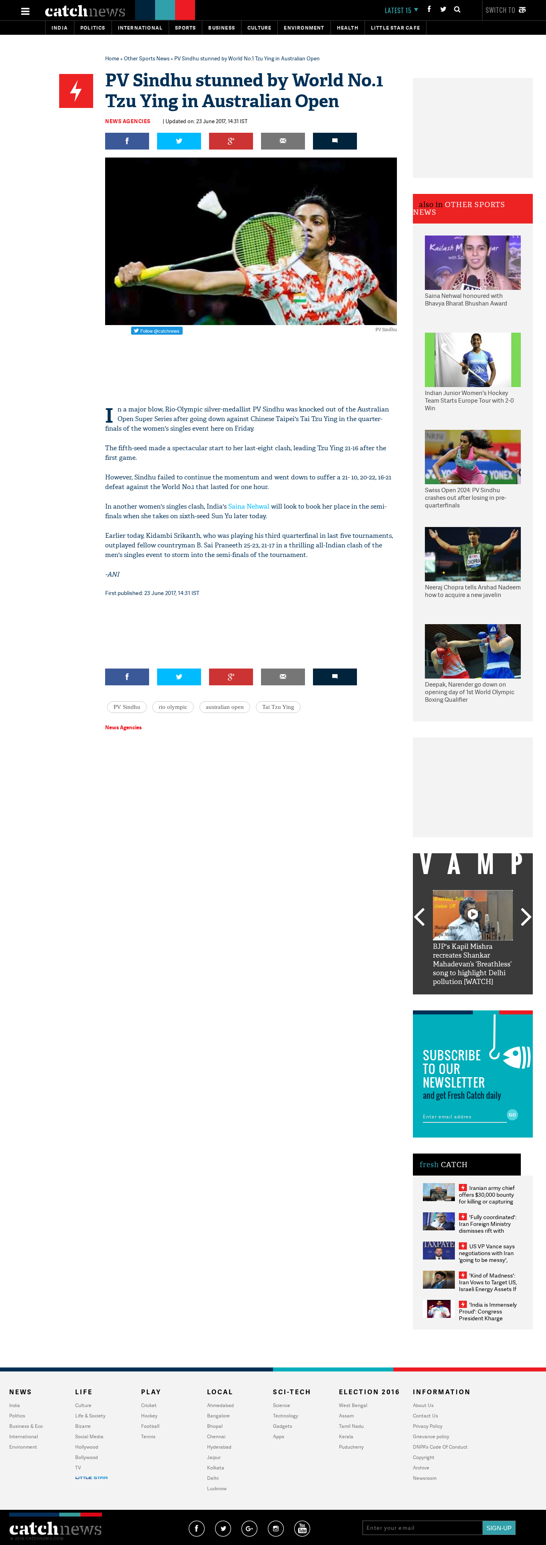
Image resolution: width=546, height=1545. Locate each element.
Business (221, 27)
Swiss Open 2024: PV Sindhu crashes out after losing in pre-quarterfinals (465, 497)
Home (112, 58)
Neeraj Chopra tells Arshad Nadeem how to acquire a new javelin (473, 591)
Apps (278, 1436)
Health (348, 27)
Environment (304, 27)
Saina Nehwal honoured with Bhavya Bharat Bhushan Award (466, 299)
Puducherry (351, 1446)
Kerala (346, 1436)
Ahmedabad (220, 1405)
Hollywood (86, 1446)
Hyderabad (219, 1446)
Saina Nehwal (248, 506)
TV (78, 1467)
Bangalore (218, 1415)
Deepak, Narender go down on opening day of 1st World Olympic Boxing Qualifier (469, 692)
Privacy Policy (427, 1426)
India (60, 27)
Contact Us (425, 1415)
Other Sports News (146, 58)
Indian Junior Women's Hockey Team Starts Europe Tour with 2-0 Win (469, 400)
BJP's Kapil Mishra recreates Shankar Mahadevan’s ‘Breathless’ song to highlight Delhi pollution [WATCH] (472, 964)
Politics (93, 27)
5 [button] (497, 1000)
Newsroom (424, 1478)
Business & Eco (26, 1426)
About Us (423, 1405)
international (140, 27)
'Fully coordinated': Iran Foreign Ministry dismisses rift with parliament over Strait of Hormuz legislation (487, 1230)
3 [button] (473, 1000)
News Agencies (128, 121)
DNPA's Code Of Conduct (440, 1446)
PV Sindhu (127, 707)
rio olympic (173, 707)
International (23, 1436)
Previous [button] (419, 918)
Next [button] (526, 918)
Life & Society (90, 1415)
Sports (185, 27)
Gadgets (282, 1426)
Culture (259, 27)
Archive (421, 1467)
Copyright (423, 1457)
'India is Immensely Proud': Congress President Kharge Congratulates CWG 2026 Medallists (488, 1318)
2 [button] (461, 1000)
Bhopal (215, 1426)
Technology (285, 1415)
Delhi (213, 1478)
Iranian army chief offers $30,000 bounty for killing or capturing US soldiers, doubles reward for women (487, 1201)
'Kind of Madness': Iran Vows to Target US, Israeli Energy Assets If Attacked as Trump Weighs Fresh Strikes (488, 1289)
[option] (473, 938)
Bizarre (83, 1426)
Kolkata (215, 1467)
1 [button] (449, 1000)
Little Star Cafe (395, 27)
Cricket (149, 1405)
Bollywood (86, 1457)
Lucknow (217, 1488)
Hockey (149, 1415)
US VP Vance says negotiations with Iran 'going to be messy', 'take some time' (487, 1256)
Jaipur (214, 1457)
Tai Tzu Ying (278, 707)
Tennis (148, 1436)
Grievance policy (431, 1436)
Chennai (216, 1436)
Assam (346, 1415)
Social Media (89, 1436)
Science (281, 1405)
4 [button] (485, 1000)
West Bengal (353, 1405)
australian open (225, 707)
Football (150, 1426)
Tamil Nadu (351, 1426)
